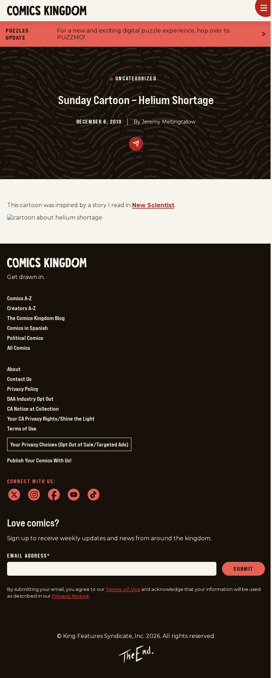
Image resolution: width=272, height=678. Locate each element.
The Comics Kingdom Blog (36, 317)
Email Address (28, 556)
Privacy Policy (22, 388)
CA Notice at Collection (33, 408)
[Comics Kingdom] (46, 263)
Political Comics (25, 337)
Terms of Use (21, 428)
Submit (243, 568)
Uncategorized (135, 79)
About (14, 368)
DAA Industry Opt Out (30, 398)
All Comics (18, 347)
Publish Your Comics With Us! (39, 460)
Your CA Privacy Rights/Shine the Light (51, 418)
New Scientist (153, 205)
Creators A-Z (21, 308)
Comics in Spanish (27, 327)
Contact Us (19, 378)
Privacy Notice (70, 596)
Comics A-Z (19, 298)
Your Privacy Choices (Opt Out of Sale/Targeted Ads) (69, 444)
